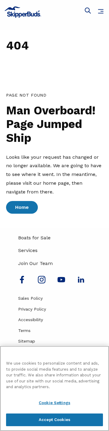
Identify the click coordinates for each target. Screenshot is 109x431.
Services (28, 250)
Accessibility (30, 319)
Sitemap (26, 341)
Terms (24, 330)
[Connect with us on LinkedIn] (81, 282)
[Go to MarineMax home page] (54, 12)
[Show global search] (88, 11)
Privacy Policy (32, 309)
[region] (54, 388)
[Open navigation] (100, 11)
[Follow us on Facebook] (22, 282)
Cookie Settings (54, 403)
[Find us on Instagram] (41, 282)
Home (22, 207)
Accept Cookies (54, 419)
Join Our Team (35, 263)
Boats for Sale (34, 238)
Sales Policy (30, 298)
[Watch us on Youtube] (61, 282)
